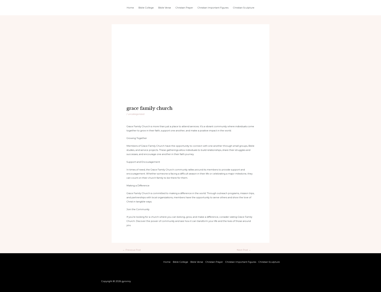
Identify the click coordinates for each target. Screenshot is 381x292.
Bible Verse (164, 7)
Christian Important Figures (212, 7)
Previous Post (132, 249)
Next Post (244, 249)
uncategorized (136, 114)
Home (130, 7)
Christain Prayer (184, 7)
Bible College (146, 7)
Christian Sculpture (243, 7)
